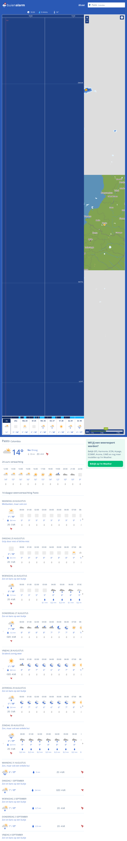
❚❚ (87, 431)
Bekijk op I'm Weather (101, 463)
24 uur (82, 5)
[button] (104, 225)
